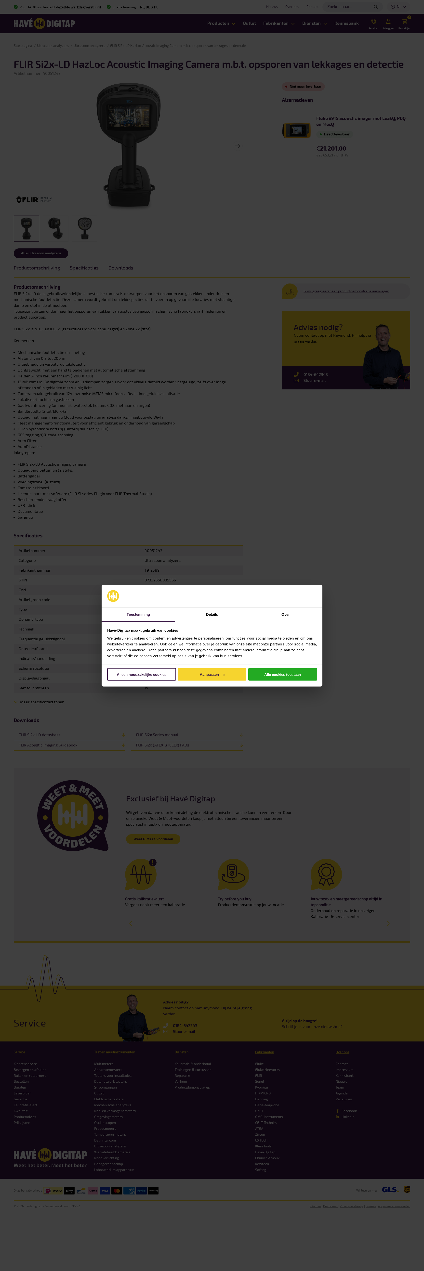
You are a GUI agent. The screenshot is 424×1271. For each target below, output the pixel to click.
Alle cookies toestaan (282, 674)
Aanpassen (209, 674)
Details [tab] (212, 614)
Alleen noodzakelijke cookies (141, 674)
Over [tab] (285, 614)
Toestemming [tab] (138, 614)
